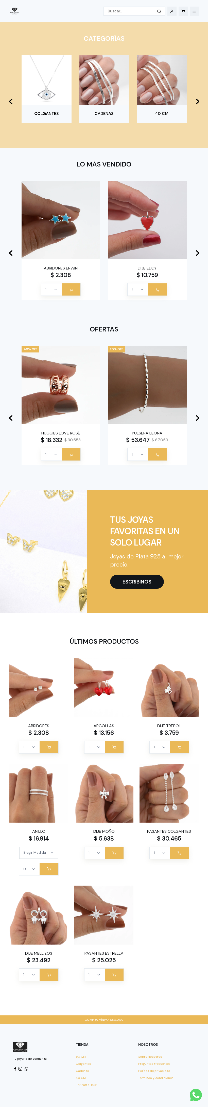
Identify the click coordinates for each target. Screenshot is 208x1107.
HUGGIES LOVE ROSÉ (60, 433)
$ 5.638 (104, 838)
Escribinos (137, 581)
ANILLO (38, 831)
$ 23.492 (38, 960)
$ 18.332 (51, 440)
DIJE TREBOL (169, 725)
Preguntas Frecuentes (154, 1064)
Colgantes (83, 1064)
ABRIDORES (38, 725)
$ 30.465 (169, 838)
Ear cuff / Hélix (86, 1085)
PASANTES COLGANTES (169, 831)
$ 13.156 (104, 733)
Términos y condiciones (156, 1078)
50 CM (81, 1057)
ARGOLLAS (104, 725)
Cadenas (82, 1071)
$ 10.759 (147, 275)
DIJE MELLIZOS (38, 953)
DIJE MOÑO (104, 831)
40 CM (81, 1078)
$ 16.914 (39, 838)
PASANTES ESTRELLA (104, 953)
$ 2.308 (60, 275)
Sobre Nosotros (150, 1057)
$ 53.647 (138, 440)
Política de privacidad (154, 1071)
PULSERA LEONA (147, 433)
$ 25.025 (104, 960)
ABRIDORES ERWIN (61, 268)
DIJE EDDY (147, 268)
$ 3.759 (169, 733)
